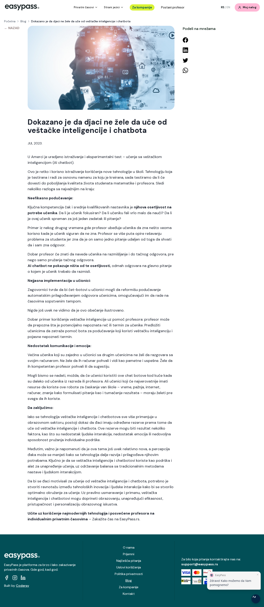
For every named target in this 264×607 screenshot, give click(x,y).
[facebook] (6, 577)
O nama (128, 547)
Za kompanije (142, 7)
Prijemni (128, 554)
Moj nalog (250, 7)
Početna (9, 21)
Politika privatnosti (129, 574)
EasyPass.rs (129, 519)
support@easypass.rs (199, 564)
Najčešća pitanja (128, 561)
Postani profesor (172, 7)
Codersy (22, 585)
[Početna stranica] (22, 7)
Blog (23, 21)
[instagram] (14, 577)
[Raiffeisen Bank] (186, 580)
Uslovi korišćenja (128, 567)
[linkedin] (23, 577)
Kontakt (129, 594)
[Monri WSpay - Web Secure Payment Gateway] (197, 580)
